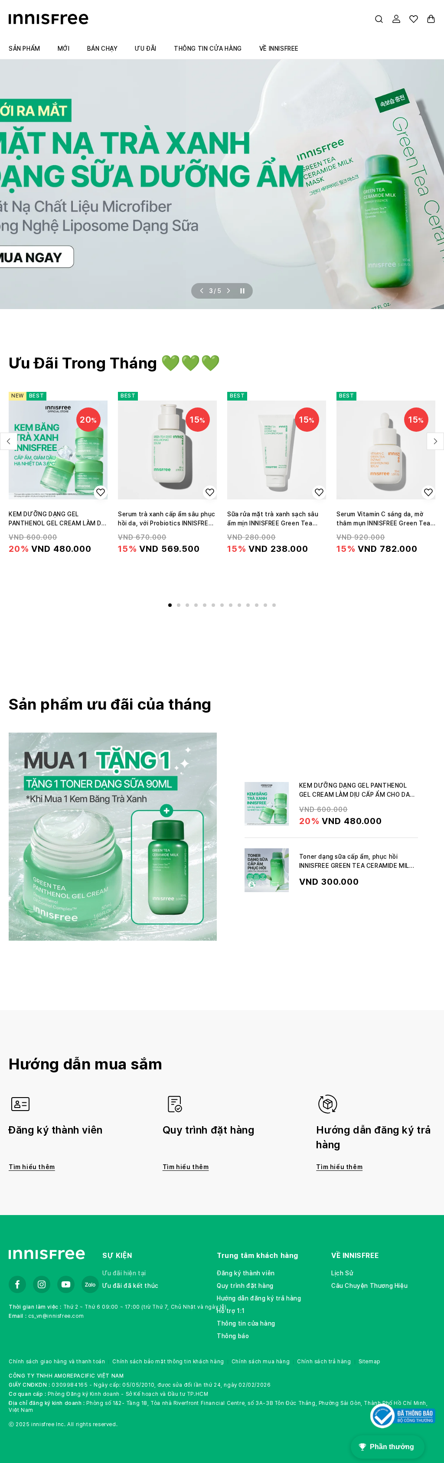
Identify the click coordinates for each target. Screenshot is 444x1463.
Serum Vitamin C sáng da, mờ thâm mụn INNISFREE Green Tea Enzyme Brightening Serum (383, 519)
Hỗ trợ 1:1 (231, 1310)
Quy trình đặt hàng (245, 1285)
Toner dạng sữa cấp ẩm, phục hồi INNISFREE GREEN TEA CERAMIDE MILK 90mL (356, 865)
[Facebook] (17, 1284)
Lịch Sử (342, 1273)
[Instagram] (41, 1284)
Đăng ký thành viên (246, 1273)
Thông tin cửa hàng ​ (247, 1323)
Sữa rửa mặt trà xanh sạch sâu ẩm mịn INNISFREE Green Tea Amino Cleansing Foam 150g (272, 519)
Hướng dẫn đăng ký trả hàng (259, 1298)
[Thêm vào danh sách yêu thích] (101, 492)
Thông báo (233, 1336)
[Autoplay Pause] (242, 291)
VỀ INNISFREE (355, 1255)
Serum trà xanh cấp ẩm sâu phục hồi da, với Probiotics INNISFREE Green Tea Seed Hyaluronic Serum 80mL (166, 519)
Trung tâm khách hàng (257, 1255)
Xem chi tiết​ (58, 575)
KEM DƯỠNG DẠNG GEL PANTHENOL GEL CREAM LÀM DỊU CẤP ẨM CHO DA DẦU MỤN (58, 519)
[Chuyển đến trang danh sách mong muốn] (413, 19)
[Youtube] (66, 1284)
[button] (379, 19)
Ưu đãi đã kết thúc (130, 1285)
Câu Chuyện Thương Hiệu (369, 1285)
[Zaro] (90, 1284)
